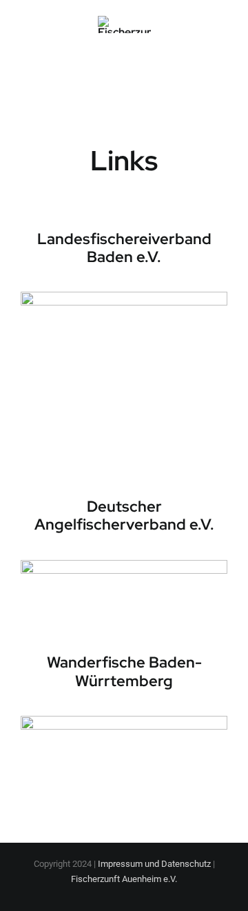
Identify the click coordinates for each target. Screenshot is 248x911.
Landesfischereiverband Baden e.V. (124, 248)
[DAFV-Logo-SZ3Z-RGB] (124, 565)
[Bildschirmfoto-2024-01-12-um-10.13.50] (124, 296)
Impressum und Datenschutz (154, 864)
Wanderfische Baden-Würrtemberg (124, 671)
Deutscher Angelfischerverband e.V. (124, 515)
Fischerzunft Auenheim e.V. (124, 879)
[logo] (124, 721)
